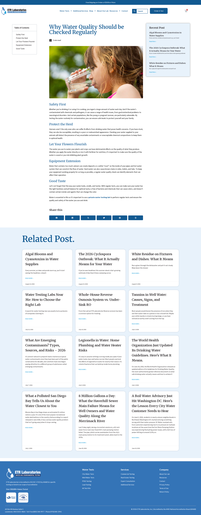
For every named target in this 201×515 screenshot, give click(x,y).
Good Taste (20, 49)
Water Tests (64, 11)
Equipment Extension (24, 45)
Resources (114, 11)
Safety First (20, 35)
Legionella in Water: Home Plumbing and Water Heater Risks (100, 345)
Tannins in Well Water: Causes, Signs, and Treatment (149, 300)
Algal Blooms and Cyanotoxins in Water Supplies (42, 259)
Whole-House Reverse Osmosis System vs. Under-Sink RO (99, 300)
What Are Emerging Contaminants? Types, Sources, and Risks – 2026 (45, 345)
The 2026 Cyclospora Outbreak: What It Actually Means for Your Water (99, 259)
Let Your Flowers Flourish (25, 42)
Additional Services (80, 11)
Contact (125, 11)
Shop (91, 11)
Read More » (152, 41)
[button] (56, 217)
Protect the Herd (22, 38)
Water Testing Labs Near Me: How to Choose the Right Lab (44, 300)
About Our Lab (103, 11)
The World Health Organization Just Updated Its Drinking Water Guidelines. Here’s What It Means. (152, 350)
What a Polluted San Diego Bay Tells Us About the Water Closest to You (45, 401)
